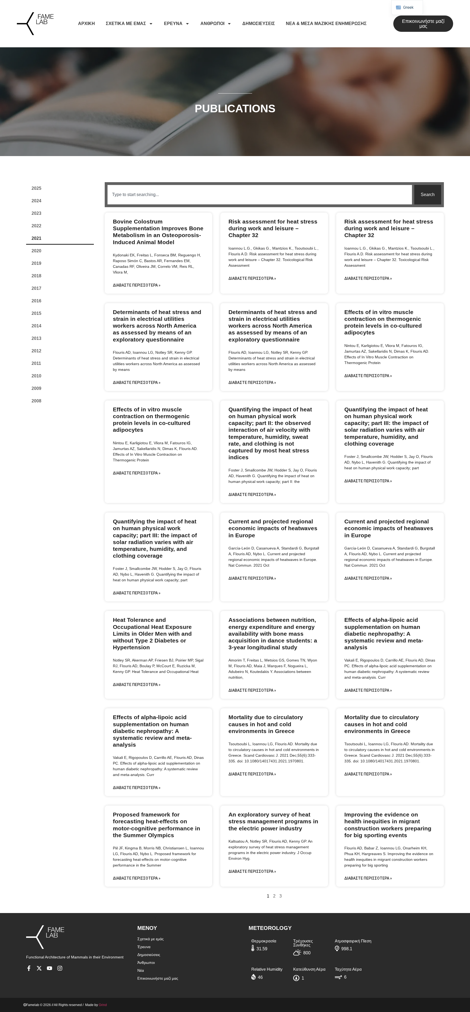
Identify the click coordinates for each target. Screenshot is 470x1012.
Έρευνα (173, 23)
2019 (36, 263)
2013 (36, 338)
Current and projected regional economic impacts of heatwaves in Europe (272, 528)
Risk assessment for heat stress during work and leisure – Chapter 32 (272, 228)
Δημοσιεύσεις (258, 23)
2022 (36, 225)
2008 (36, 401)
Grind (103, 1005)
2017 (36, 288)
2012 (36, 351)
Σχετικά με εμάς (126, 23)
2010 (36, 376)
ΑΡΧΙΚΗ (86, 23)
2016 (36, 301)
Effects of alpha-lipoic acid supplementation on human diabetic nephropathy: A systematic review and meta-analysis (383, 633)
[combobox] (259, 194)
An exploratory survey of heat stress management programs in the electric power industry (273, 821)
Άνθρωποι (212, 23)
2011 (36, 363)
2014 (36, 326)
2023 (36, 213)
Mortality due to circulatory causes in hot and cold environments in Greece (265, 724)
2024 (36, 200)
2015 (36, 313)
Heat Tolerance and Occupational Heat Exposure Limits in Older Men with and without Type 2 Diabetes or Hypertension (152, 633)
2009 (36, 388)
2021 (36, 238)
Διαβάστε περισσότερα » (136, 285)
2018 (36, 276)
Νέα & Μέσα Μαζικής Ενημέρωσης (326, 23)
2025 (36, 188)
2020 (36, 251)
